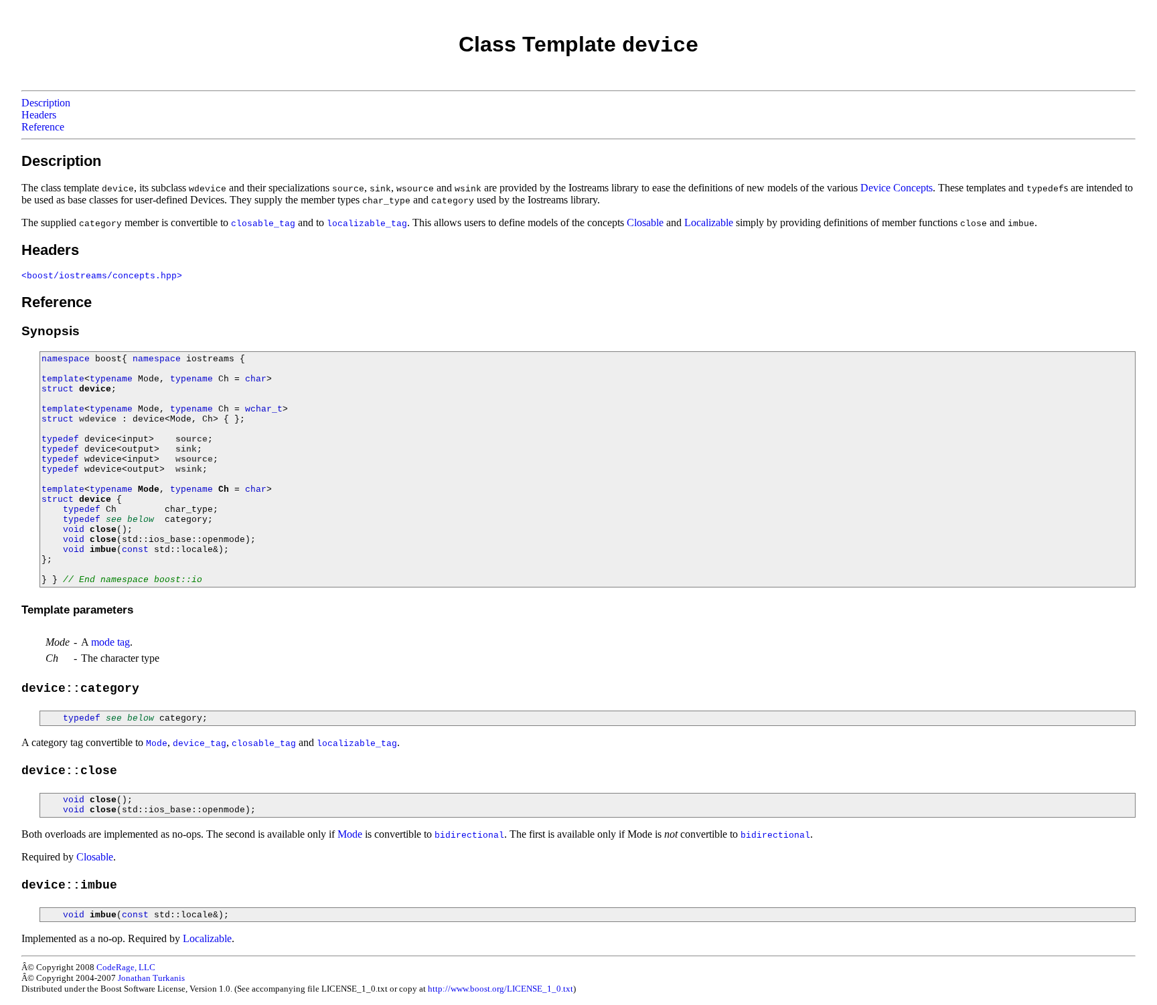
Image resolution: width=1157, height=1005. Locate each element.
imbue (103, 550)
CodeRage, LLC (125, 967)
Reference (42, 126)
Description (45, 102)
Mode (148, 489)
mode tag (110, 642)
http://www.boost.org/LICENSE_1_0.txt (500, 989)
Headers (38, 114)
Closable (645, 222)
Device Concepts (896, 187)
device (95, 389)
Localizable (708, 222)
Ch (223, 489)
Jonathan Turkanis (151, 978)
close (103, 530)
